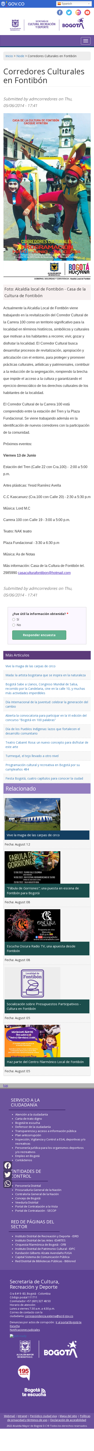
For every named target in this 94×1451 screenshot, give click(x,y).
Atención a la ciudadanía (31, 1114)
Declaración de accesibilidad (68, 1420)
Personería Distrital (28, 1186)
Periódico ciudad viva (43, 1416)
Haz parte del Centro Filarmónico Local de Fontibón (45, 1061)
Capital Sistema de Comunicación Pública (42, 1257)
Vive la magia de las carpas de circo (30, 666)
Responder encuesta (39, 635)
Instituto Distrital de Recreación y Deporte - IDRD (47, 1236)
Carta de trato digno (28, 1119)
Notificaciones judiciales (25, 1330)
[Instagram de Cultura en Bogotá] (78, 12)
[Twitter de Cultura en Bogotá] (69, 12)
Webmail (10, 1416)
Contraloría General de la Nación (37, 1194)
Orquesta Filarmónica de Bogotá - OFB (40, 1245)
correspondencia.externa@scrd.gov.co (49, 1316)
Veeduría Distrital (26, 1202)
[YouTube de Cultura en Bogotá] (87, 12)
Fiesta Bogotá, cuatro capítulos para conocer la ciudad (44, 778)
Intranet (22, 1416)
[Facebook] (7, 1165)
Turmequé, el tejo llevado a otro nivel (32, 756)
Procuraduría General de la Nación (38, 1190)
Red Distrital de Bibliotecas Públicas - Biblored (45, 1261)
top (5, 1085)
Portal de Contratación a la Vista (36, 1206)
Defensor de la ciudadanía (33, 1127)
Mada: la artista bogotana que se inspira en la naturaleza (45, 675)
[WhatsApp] (7, 1183)
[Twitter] (7, 1174)
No (19, 625)
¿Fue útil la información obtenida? (40, 614)
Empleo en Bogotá (27, 1156)
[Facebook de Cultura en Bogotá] (60, 12)
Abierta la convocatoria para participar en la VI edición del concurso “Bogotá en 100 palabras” (46, 717)
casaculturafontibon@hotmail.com (44, 573)
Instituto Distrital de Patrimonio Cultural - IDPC (45, 1249)
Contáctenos (23, 1160)
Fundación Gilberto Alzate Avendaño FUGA (43, 1253)
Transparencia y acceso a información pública (45, 1131)
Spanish (67, 3)
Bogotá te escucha (27, 1123)
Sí (18, 619)
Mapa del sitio (68, 1416)
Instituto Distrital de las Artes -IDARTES (40, 1240)
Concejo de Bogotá (27, 1198)
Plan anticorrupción (28, 1135)
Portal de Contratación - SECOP (35, 1211)
